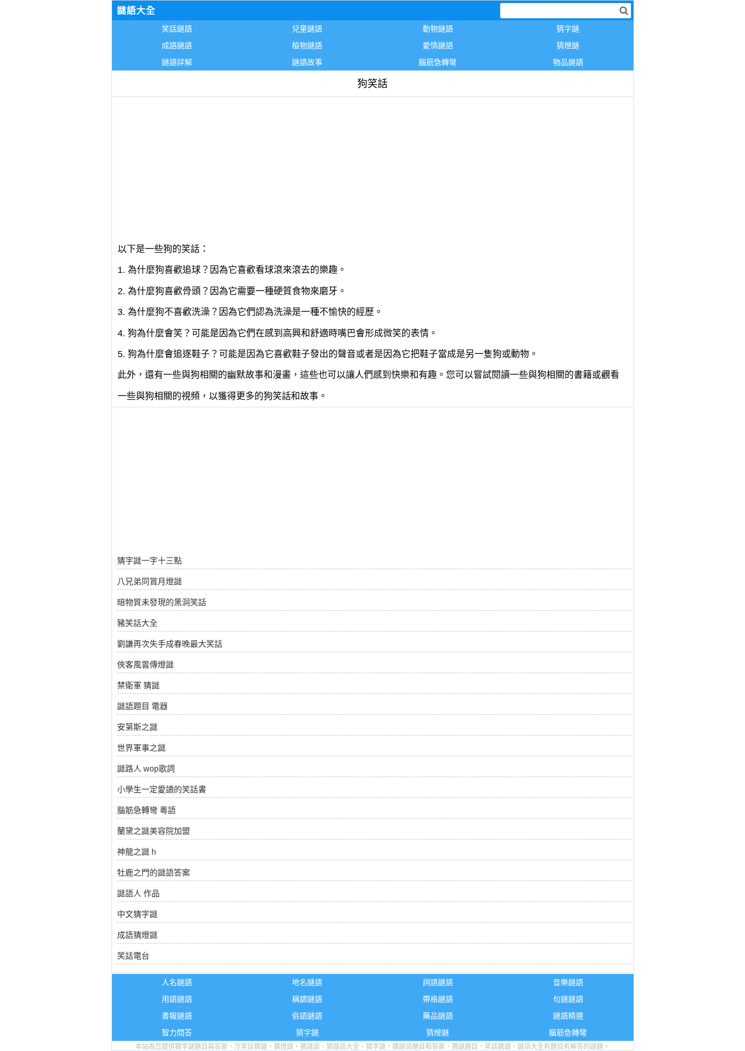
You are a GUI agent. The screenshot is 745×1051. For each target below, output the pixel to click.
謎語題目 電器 (142, 706)
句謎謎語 (568, 999)
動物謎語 (438, 28)
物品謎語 (568, 62)
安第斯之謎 (137, 727)
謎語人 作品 (138, 893)
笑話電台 (133, 956)
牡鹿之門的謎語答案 (153, 872)
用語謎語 (177, 999)
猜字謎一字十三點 (149, 560)
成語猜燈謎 (137, 935)
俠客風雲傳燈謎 (145, 664)
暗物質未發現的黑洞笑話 (161, 602)
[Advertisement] (373, 168)
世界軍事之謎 (141, 748)
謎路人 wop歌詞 (146, 768)
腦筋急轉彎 (438, 62)
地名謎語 (307, 982)
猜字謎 (567, 28)
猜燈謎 (567, 45)
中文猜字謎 (137, 914)
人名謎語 (177, 982)
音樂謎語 (568, 982)
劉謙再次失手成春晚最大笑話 (169, 644)
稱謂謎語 (307, 999)
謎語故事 (307, 62)
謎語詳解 (177, 62)
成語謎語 (177, 45)
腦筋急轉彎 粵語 (146, 810)
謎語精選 (568, 1015)
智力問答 (177, 1032)
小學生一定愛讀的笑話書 (161, 789)
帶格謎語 (438, 999)
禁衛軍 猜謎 (138, 685)
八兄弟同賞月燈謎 (149, 581)
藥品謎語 (438, 1015)
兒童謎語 (307, 28)
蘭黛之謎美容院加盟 (153, 831)
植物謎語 (307, 45)
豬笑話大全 (137, 623)
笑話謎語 (177, 28)
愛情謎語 (438, 45)
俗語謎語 (307, 1015)
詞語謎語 (438, 982)
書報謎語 (177, 1015)
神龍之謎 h (136, 852)
